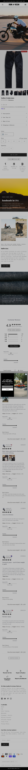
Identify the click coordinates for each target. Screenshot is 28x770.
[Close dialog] (26, 374)
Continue (7, 389)
